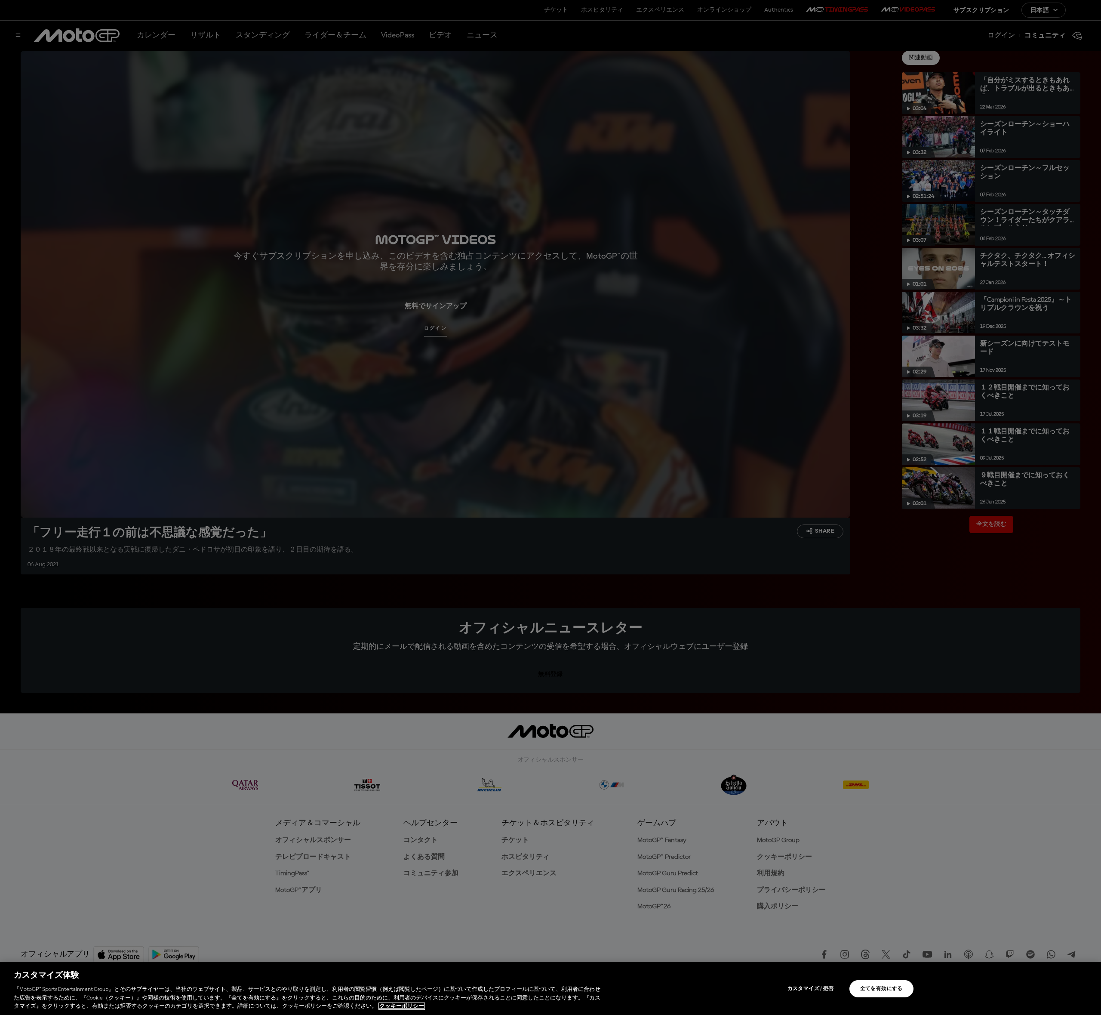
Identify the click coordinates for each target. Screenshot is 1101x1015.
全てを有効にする (881, 988)
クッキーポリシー (401, 1006)
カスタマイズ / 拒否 (810, 988)
